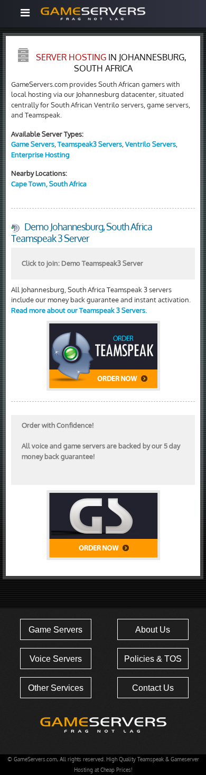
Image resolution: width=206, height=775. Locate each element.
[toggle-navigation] (24, 13)
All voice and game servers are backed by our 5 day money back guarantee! (101, 441)
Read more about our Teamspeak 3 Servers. (79, 310)
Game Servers (32, 144)
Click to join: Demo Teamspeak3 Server (82, 263)
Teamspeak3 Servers (90, 144)
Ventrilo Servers (150, 144)
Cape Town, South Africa (49, 183)
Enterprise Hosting (40, 154)
